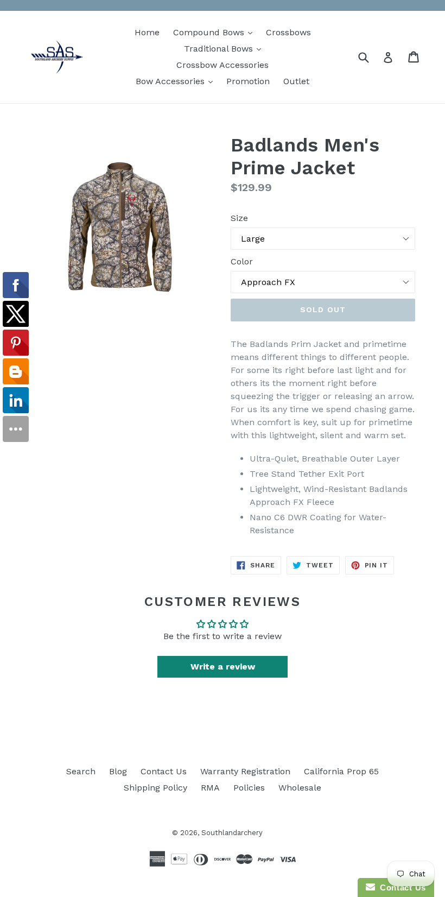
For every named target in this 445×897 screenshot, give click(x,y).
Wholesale (299, 787)
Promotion (248, 81)
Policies (249, 787)
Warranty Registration (245, 771)
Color (242, 261)
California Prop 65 (341, 771)
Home (147, 32)
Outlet (296, 81)
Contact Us (164, 771)
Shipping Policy (155, 787)
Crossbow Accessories (222, 65)
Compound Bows (215, 32)
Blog (118, 771)
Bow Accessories (177, 80)
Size (239, 218)
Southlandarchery (232, 833)
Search (81, 771)
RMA (210, 787)
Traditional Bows (225, 48)
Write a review (222, 666)
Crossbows (288, 32)
